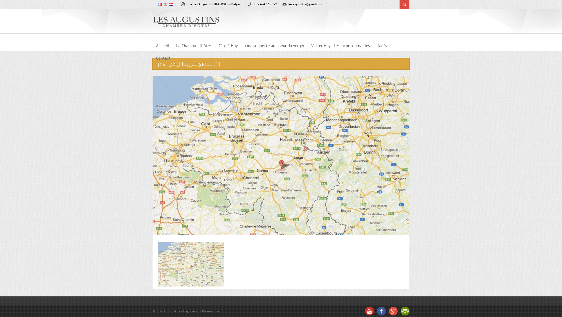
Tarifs (382, 45)
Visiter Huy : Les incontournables (340, 45)
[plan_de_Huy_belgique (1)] (191, 263)
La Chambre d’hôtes (194, 45)
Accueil (162, 45)
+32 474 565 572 (265, 4)
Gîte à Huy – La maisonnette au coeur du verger (261, 45)
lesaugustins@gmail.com (305, 4)
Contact (163, 58)
